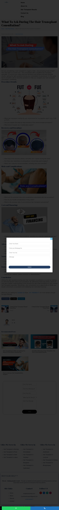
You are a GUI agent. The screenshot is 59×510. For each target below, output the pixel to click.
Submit (29, 267)
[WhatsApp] (16, 508)
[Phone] (44, 508)
